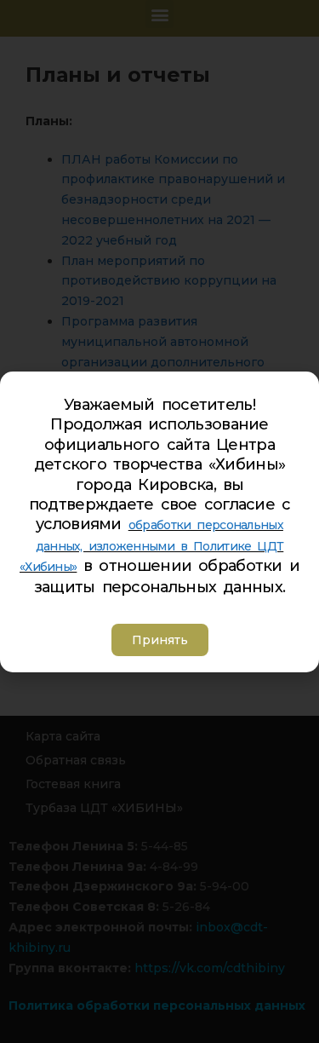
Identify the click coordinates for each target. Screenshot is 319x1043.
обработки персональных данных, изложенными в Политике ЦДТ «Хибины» (151, 545)
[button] (159, 640)
